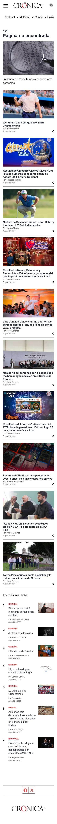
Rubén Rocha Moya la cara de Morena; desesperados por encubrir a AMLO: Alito (21, 748)
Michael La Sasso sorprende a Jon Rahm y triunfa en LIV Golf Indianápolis (28, 223)
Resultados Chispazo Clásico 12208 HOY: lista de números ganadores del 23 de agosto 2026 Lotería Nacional (28, 174)
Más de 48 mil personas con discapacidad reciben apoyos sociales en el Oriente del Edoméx (28, 376)
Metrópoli (25, 17)
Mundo (39, 17)
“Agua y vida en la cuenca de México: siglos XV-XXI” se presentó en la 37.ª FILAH (25, 526)
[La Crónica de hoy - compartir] (53, 131)
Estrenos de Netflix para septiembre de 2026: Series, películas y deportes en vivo (27, 477)
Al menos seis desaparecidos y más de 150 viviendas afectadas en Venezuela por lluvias (22, 718)
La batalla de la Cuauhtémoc (17, 692)
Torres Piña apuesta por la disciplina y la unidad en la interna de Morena (27, 576)
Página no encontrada (26, 35)
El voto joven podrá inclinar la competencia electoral (21, 612)
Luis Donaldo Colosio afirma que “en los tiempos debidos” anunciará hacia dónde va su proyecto (27, 324)
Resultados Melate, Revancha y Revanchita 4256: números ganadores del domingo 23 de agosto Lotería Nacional (28, 273)
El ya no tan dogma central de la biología (20, 670)
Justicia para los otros (20, 633)
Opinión (51, 17)
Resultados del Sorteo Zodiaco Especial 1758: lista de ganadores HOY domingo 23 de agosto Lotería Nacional (28, 427)
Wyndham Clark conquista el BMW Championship (23, 124)
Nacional (10, 17)
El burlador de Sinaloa (21, 651)
